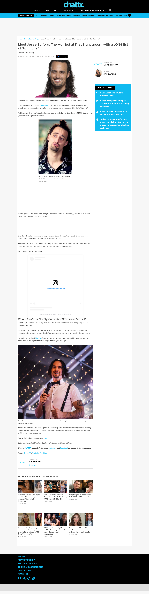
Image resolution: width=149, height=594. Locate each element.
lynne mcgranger (64, 15)
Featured (44, 15)
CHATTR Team (110, 64)
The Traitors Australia (91, 10)
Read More (33, 465)
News (37, 10)
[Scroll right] (129, 15)
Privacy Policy (26, 560)
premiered (44, 105)
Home (20, 39)
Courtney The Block (105, 15)
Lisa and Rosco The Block (125, 15)
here (45, 438)
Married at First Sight (31, 39)
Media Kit (23, 574)
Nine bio (38, 338)
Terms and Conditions (30, 567)
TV (37, 15)
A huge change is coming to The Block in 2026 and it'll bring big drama (114, 103)
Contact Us (24, 570)
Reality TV (51, 10)
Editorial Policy (28, 563)
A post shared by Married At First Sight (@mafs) (55, 314)
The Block (68, 10)
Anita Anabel (109, 73)
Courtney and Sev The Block (84, 15)
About (21, 556)
